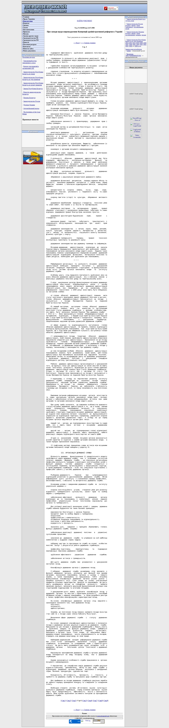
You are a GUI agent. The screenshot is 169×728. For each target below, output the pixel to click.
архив (127, 28)
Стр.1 (63, 701)
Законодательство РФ (31, 40)
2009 (141, 43)
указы (138, 25)
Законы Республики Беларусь (33, 89)
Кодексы (26, 23)
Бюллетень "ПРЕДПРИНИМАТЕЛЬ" (133, 54)
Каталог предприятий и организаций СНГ (30, 67)
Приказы (26, 32)
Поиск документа (29, 51)
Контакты (26, 46)
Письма (26, 34)
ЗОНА (129, 51)
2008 (144, 43)
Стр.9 (106, 701)
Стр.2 (69, 701)
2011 (134, 43)
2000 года (138, 46)
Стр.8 (100, 701)
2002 (144, 44)
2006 (130, 44)
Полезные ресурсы (29, 44)
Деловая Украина (29, 105)
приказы (138, 35)
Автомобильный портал (31, 108)
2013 (127, 43)
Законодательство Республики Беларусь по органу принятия (32, 84)
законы (133, 25)
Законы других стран (30, 36)
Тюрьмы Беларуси (29, 98)
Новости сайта (28, 49)
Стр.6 (90, 701)
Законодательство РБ (30, 38)
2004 (137, 44)
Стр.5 (85, 701)
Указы (25, 27)
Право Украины (29, 19)
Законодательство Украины (135, 32)
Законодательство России (31, 101)
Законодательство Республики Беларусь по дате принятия (32, 78)
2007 (127, 44)
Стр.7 (95, 701)
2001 (127, 46)
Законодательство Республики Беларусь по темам (32, 73)
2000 (130, 46)
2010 (137, 43)
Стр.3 (74, 701)
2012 (130, 43)
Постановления (28, 30)
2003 (141, 44)
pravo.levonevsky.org (103, 716)
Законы (26, 25)
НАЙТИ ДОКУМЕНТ (84, 21)
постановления (138, 27)
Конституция (28, 21)
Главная (26, 17)
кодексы (127, 25)
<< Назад (77, 43)
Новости (26, 42)
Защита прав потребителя (133, 49)
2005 (134, 44)
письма (144, 35)
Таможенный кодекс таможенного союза (29, 62)
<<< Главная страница (88, 43)
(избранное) (129, 27)
